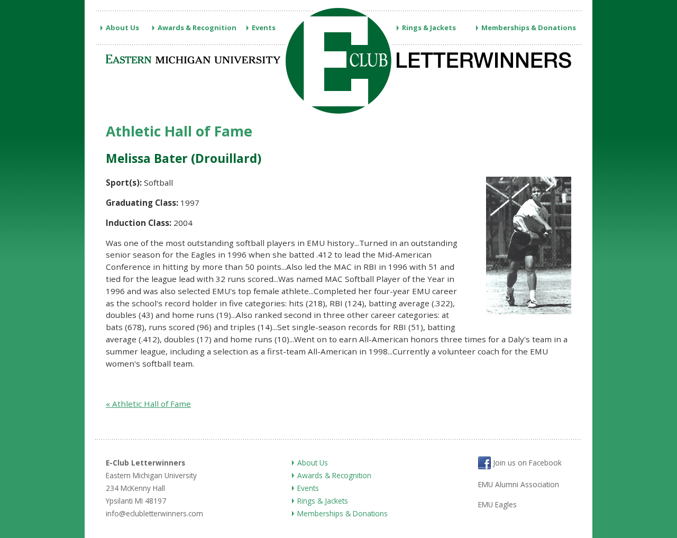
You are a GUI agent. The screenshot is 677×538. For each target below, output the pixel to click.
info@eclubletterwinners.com (154, 513)
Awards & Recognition (197, 27)
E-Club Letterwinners (145, 463)
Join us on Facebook (526, 463)
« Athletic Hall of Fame (148, 403)
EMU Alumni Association (518, 484)
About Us (122, 27)
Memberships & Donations (528, 27)
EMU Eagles (497, 504)
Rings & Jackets (429, 27)
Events (264, 27)
